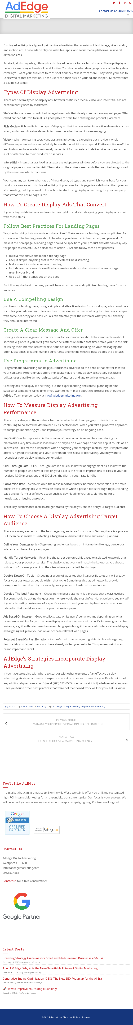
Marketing (41, 706)
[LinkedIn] (125, 2)
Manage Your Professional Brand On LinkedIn (68, 722)
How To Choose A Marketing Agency (65, 739)
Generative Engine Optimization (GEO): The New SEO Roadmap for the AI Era (52, 978)
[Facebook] (119, 2)
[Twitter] (114, 2)
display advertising (71, 706)
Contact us (9, 881)
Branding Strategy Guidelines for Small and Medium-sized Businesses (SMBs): (53, 958)
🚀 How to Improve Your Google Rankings (30, 989)
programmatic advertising (93, 706)
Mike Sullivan (27, 706)
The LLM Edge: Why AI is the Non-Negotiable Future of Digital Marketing (50, 968)
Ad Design (57, 706)
